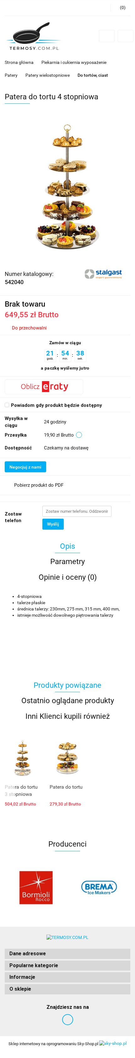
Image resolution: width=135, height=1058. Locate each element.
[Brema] (99, 887)
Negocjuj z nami (25, 466)
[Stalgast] (104, 273)
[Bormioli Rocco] (36, 887)
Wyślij (53, 523)
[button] (67, 954)
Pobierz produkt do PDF (38, 485)
